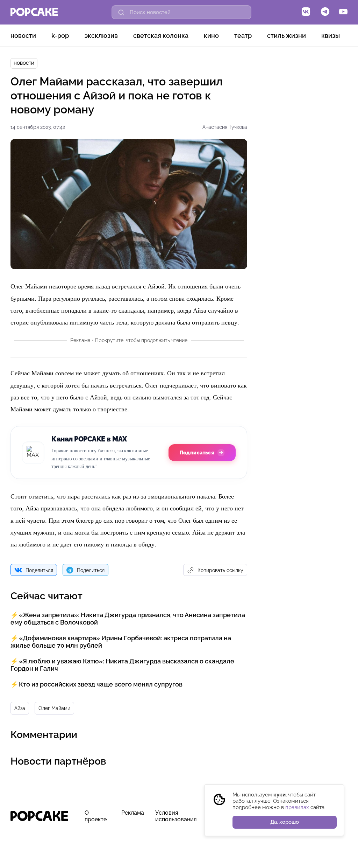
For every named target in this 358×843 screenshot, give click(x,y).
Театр (243, 35)
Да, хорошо (284, 822)
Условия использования (175, 816)
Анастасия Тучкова (224, 127)
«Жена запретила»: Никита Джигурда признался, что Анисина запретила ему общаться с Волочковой (127, 618)
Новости (23, 35)
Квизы (330, 35)
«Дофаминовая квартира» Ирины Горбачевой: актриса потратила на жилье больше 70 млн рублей (120, 641)
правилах (297, 807)
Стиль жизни (286, 35)
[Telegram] (325, 12)
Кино (211, 35)
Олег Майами (54, 708)
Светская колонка (160, 35)
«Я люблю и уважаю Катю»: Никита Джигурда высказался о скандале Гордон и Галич (122, 664)
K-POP (60, 35)
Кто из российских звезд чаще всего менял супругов (100, 684)
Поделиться (39, 570)
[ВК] (306, 12)
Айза (19, 708)
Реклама (132, 812)
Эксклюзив (101, 35)
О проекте (96, 816)
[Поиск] (121, 12)
